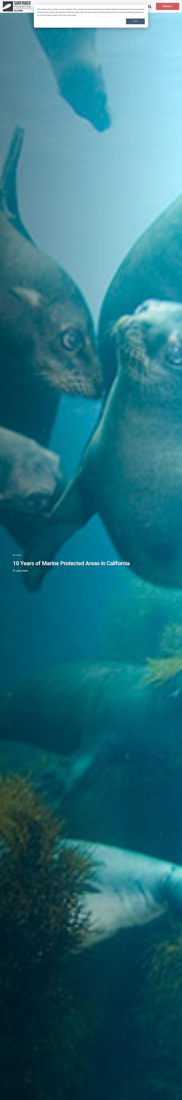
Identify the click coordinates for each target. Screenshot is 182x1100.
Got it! (135, 21)
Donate (167, 6)
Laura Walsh (22, 570)
